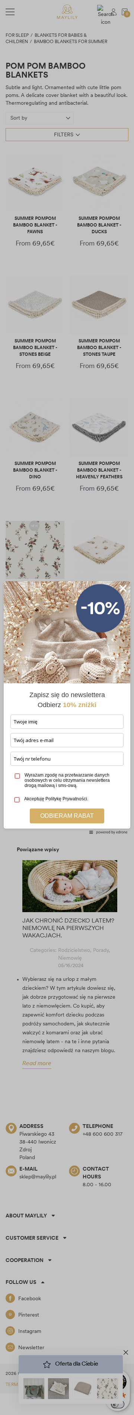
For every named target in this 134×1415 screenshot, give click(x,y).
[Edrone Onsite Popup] (67, 707)
